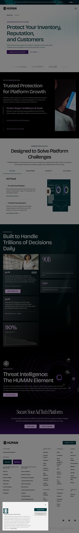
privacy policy (14, 528)
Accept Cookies (40, 509)
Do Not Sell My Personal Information (40, 514)
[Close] (45, 505)
